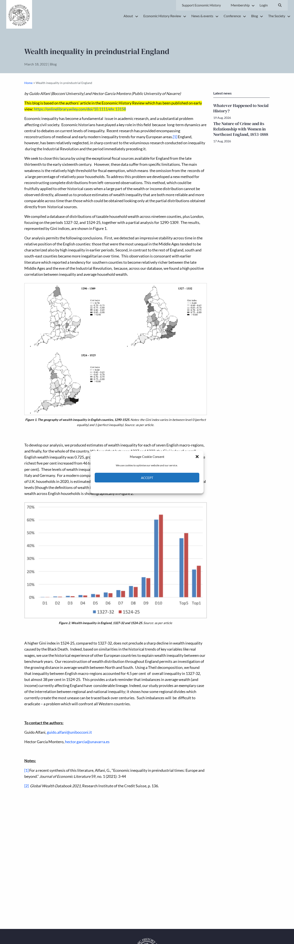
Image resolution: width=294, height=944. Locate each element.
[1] (175, 137)
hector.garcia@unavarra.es (87, 741)
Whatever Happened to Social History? (241, 108)
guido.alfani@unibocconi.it (69, 732)
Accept (147, 477)
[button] (197, 456)
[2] (26, 786)
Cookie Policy (137, 487)
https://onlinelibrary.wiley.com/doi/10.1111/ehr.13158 (80, 109)
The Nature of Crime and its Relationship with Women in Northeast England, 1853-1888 (240, 129)
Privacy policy (154, 487)
